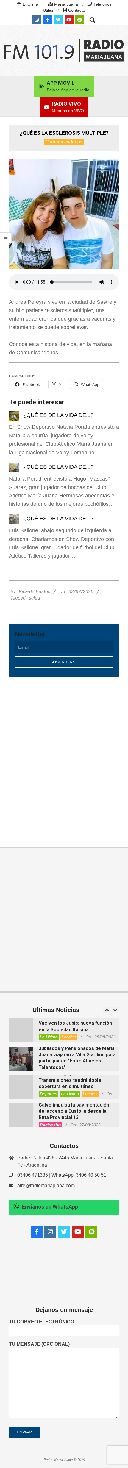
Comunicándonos (64, 142)
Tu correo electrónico (41, 1321)
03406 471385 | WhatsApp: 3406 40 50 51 (61, 1175)
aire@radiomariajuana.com (46, 1185)
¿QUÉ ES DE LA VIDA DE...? (58, 415)
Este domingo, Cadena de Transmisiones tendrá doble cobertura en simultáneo (70, 1080)
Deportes (48, 1093)
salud (34, 598)
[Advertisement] (64, 755)
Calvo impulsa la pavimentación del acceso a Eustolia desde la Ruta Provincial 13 (74, 1111)
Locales (69, 1037)
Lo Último (49, 1037)
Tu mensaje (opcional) (39, 1344)
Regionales (50, 1125)
